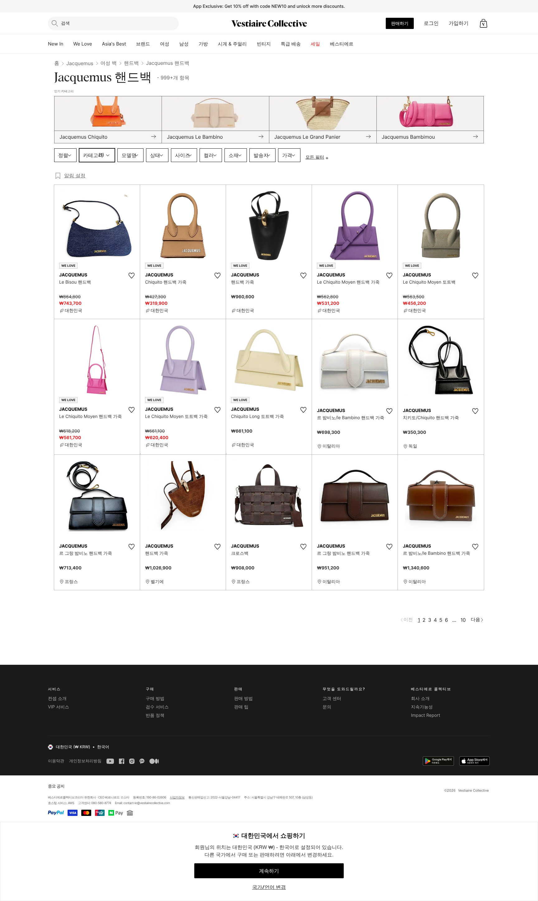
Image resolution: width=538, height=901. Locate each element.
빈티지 (264, 44)
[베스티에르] (358, 43)
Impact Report (425, 715)
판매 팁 (241, 707)
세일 (315, 44)
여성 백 (109, 63)
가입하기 (459, 23)
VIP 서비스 (58, 707)
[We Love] (97, 43)
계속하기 (269, 871)
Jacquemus (79, 63)
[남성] (193, 43)
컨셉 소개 (57, 698)
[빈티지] (275, 43)
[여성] (174, 43)
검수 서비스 (157, 707)
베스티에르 (341, 44)
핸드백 (131, 63)
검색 (65, 23)
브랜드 (143, 44)
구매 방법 (155, 698)
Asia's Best (114, 44)
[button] (483, 23)
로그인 (431, 23)
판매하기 (399, 23)
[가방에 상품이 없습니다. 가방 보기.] (483, 23)
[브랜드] (155, 43)
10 (463, 620)
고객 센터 (332, 698)
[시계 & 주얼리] (251, 43)
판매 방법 (243, 698)
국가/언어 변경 (269, 887)
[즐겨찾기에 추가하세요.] (131, 275)
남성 (184, 44)
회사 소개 (420, 698)
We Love (82, 44)
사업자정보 (177, 797)
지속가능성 (422, 707)
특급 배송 (291, 44)
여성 (164, 44)
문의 (327, 707)
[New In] (68, 43)
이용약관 (56, 761)
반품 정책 (155, 715)
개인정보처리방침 (85, 761)
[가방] (212, 43)
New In (55, 44)
